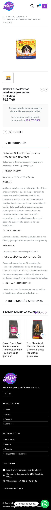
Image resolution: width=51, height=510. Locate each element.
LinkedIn (15, 132)
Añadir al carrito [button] (18, 335)
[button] (32, 6)
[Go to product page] (13, 329)
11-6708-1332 (33, 120)
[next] (46, 90)
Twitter (10, 132)
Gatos (7, 414)
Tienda (8, 444)
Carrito (8, 449)
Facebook (5, 132)
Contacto (9, 424)
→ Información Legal (13, 488)
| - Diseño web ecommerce (30, 506)
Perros (8, 419)
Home (7, 410)
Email (20, 132)
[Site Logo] (8, 6)
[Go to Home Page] (3, 16)
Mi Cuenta (10, 440)
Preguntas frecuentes (15, 454)
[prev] (42, 90)
